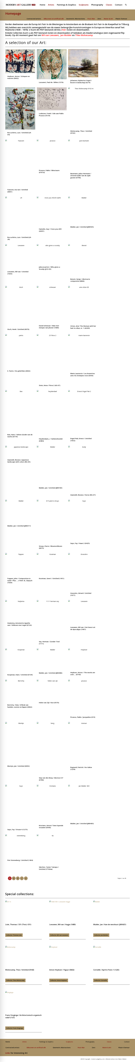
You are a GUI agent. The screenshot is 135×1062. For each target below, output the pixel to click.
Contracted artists (34, 19)
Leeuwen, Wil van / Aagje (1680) (62, 924)
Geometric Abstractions (75, 19)
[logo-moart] (26, 4)
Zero (99, 19)
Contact (127, 1042)
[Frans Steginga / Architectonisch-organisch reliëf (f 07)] (23, 1001)
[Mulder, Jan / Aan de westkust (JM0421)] (111, 910)
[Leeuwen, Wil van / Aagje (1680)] (67, 910)
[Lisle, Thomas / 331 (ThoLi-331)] (23, 910)
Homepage (13, 13)
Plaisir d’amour (124, 1047)
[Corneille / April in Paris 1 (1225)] (111, 956)
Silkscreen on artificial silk (54, 19)
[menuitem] (43, 4)
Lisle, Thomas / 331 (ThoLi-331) (18, 924)
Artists (24, 1042)
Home (7, 1042)
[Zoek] (126, 4)
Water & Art (108, 19)
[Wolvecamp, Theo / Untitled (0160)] (23, 956)
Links (7, 1053)
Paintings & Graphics (46, 1042)
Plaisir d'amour (121, 19)
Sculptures (69, 1042)
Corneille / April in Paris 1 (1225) (106, 970)
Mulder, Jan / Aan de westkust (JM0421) (109, 924)
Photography (90, 1042)
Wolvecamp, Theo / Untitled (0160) (19, 970)
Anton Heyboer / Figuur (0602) (61, 970)
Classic (109, 1042)
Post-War (91, 19)
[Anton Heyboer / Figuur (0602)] (67, 956)
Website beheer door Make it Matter (116, 1059)
